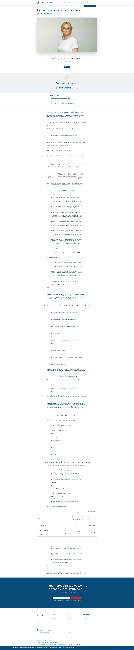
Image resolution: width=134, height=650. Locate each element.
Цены (76, 2)
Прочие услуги (70, 2)
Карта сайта (39, 623)
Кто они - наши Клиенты (57, 101)
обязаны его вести (78, 112)
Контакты (80, 2)
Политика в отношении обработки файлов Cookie (45, 640)
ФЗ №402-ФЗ (58, 150)
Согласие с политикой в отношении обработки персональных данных (67, 600)
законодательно (56, 112)
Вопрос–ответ (86, 614)
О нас (54, 614)
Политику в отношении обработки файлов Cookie (54, 648)
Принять (113, 648)
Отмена (118, 648)
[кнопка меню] (84, 2)
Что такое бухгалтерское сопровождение (60, 98)
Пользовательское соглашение (39, 648)
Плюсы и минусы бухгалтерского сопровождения (62, 103)
